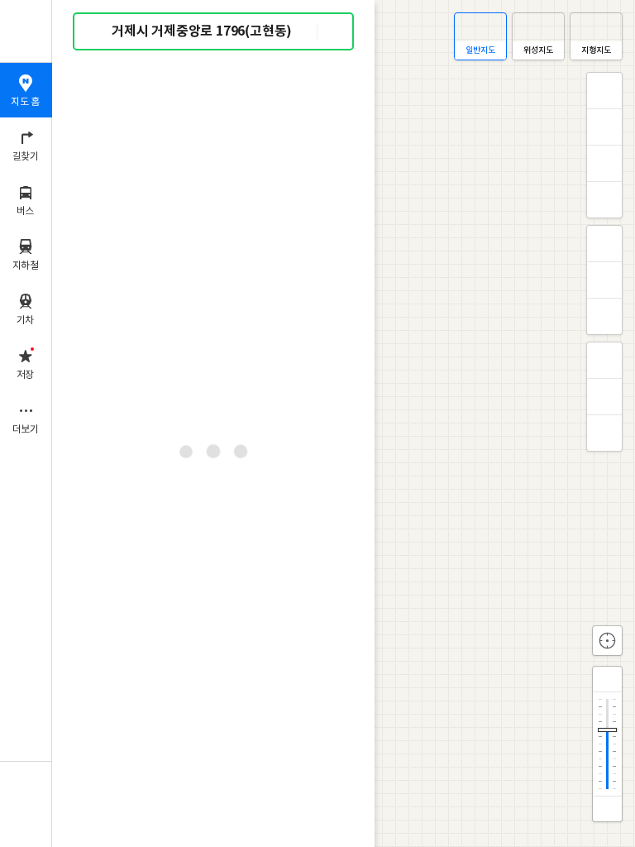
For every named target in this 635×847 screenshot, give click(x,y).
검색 (97, 31)
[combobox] (214, 31)
